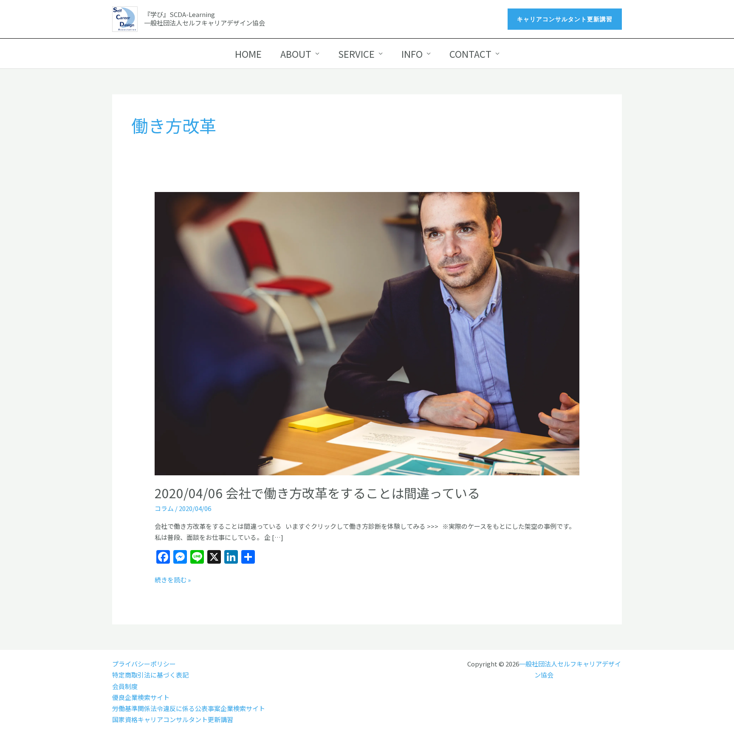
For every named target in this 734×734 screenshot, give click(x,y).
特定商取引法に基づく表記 (150, 674)
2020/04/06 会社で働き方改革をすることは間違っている (317, 492)
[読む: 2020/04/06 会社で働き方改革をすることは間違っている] (367, 332)
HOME (248, 53)
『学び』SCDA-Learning (179, 14)
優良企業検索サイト (140, 697)
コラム (164, 508)
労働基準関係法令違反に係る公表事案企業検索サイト (188, 708)
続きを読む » (173, 579)
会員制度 (125, 686)
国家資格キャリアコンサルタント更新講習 (172, 719)
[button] (565, 19)
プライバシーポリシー (144, 663)
